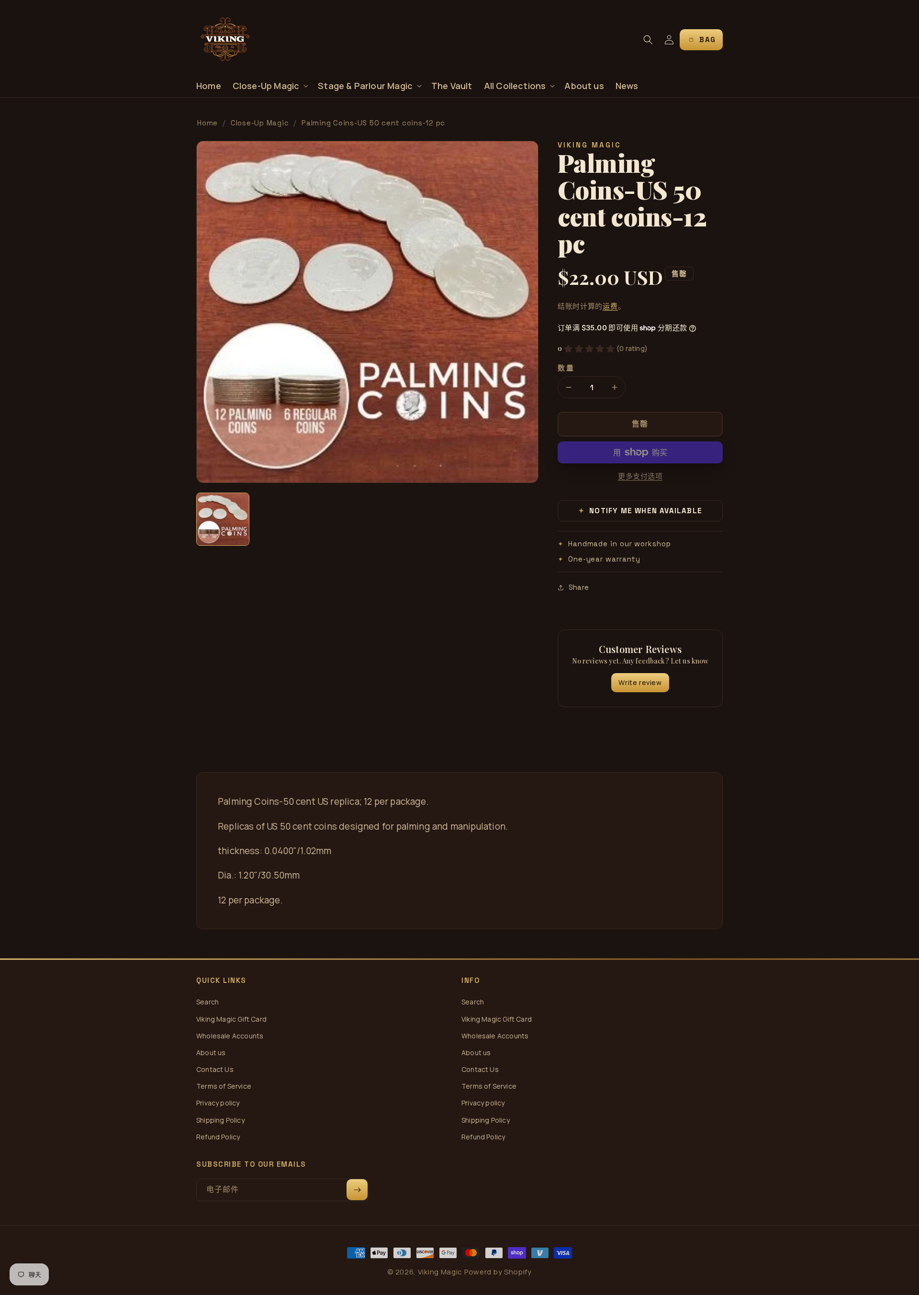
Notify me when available (640, 510)
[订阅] (357, 1189)
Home (207, 122)
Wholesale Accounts (229, 1035)
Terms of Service (223, 1086)
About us (210, 1052)
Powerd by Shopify (498, 1272)
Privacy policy (218, 1102)
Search (207, 1001)
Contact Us (215, 1069)
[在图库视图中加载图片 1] (222, 519)
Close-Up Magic (260, 122)
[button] (270, 86)
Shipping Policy (220, 1120)
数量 (566, 367)
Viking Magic (440, 1272)
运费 (610, 306)
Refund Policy (218, 1136)
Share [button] (579, 587)
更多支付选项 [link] (640, 476)
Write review (639, 682)
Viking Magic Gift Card (231, 1019)
